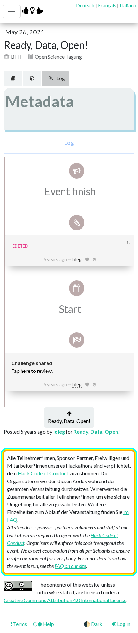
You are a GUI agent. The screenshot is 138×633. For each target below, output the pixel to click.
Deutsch (85, 5)
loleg (77, 259)
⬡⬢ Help (43, 624)
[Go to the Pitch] (13, 78)
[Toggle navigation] (12, 11)
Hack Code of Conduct (43, 473)
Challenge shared (31, 363)
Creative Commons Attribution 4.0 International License (65, 600)
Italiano (128, 5)
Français (107, 5)
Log (60, 78)
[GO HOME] (33, 10)
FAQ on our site (70, 566)
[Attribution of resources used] (32, 78)
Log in (123, 624)
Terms (20, 624)
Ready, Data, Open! (69, 421)
